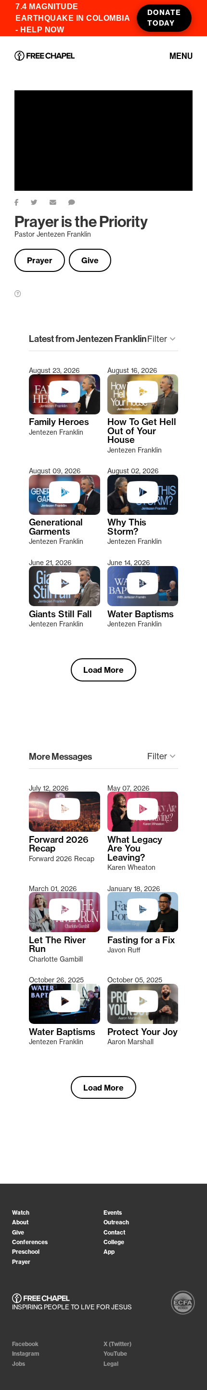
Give (90, 260)
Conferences (30, 1242)
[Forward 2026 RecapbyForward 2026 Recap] (64, 829)
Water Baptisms (140, 614)
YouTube (115, 1353)
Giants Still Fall (60, 614)
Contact (114, 1232)
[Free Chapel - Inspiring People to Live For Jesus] (44, 56)
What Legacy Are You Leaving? (134, 849)
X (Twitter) (117, 1343)
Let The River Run (57, 945)
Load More (103, 670)
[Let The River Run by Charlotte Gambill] (64, 929)
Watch (20, 1212)
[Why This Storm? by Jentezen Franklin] (143, 512)
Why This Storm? (126, 527)
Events (113, 1212)
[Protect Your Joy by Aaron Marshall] (143, 1021)
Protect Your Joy (142, 1032)
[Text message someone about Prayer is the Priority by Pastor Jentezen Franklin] (77, 200)
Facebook (25, 1343)
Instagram (25, 1353)
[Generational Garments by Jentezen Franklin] (64, 512)
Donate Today (164, 18)
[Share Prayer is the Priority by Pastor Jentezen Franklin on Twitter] (40, 200)
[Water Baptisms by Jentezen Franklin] (143, 603)
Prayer (39, 260)
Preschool (25, 1251)
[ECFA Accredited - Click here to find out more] (183, 1303)
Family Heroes (59, 422)
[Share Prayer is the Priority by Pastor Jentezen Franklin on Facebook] (22, 200)
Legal (111, 1363)
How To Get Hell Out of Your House (141, 431)
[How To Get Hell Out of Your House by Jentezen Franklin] (143, 412)
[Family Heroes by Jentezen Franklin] (64, 412)
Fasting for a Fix (141, 940)
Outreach (116, 1222)
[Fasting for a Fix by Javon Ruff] (143, 929)
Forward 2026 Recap (59, 844)
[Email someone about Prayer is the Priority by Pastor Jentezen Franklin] (59, 200)
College (114, 1242)
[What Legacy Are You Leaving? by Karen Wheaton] (143, 829)
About (20, 1222)
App (109, 1251)
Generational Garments (56, 527)
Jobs (18, 1363)
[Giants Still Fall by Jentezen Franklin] (64, 603)
